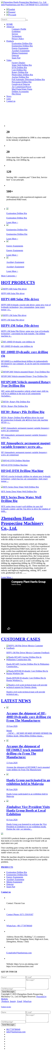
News (8, 96)
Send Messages (8, 992)
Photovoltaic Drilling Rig (22, 75)
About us (10, 26)
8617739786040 (28, 4)
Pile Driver (16, 94)
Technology (17, 36)
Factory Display (18, 63)
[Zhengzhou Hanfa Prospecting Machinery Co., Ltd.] (24, 2)
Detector (15, 55)
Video (8, 60)
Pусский (12, 15)
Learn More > (7, 577)
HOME (9, 24)
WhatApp (27, 1001)
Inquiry (13, 1001)
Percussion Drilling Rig (21, 82)
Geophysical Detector (21, 84)
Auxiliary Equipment (20, 51)
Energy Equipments (20, 48)
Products (10, 41)
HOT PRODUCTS (18, 282)
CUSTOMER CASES (20, 639)
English (12, 9)
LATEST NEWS (16, 700)
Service (15, 34)
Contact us (10, 101)
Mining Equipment (20, 53)
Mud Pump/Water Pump (22, 89)
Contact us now (6, 1007)
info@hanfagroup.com (10, 4)
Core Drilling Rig (19, 70)
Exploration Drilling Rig (22, 43)
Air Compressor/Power (21, 87)
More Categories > (9, 276)
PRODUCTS (7, 867)
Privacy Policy (18, 39)
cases (8, 99)
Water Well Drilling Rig (22, 65)
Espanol (12, 12)
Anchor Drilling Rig (20, 77)
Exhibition (16, 31)
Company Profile (19, 29)
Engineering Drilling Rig (22, 46)
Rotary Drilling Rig (20, 72)
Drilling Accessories (20, 91)
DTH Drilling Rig (19, 67)
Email (19, 1001)
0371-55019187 (42, 4)
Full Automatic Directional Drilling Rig (28, 79)
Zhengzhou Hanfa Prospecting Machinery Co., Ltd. (22, 523)
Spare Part (16, 58)
